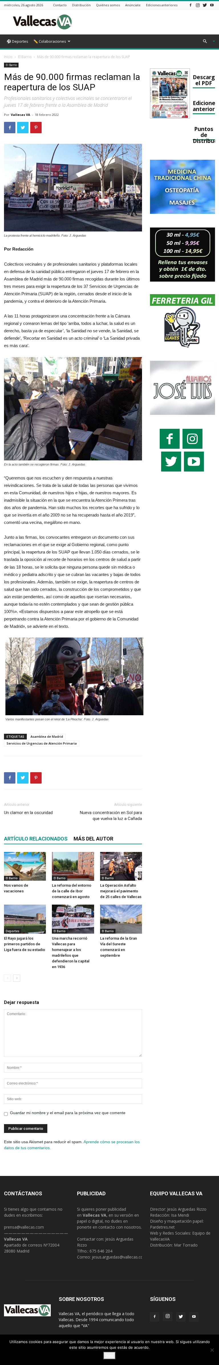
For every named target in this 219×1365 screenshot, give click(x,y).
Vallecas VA (20, 114)
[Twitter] (205, 5)
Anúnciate (133, 5)
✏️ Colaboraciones (49, 41)
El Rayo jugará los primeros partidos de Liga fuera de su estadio (24, 944)
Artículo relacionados (36, 839)
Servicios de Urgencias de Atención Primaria (42, 743)
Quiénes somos (108, 5)
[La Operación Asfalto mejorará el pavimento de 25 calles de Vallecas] (121, 866)
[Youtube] (212, 5)
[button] (206, 41)
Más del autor (93, 839)
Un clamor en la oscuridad (28, 812)
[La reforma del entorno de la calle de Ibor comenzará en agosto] (73, 866)
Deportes (12, 931)
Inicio (8, 56)
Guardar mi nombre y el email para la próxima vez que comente (67, 1112)
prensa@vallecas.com (24, 1227)
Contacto (60, 5)
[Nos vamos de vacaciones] (25, 866)
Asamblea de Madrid (47, 736)
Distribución (81, 5)
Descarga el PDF (205, 80)
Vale (109, 1355)
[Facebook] (190, 5)
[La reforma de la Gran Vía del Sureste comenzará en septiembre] (121, 919)
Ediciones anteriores (161, 5)
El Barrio (25, 56)
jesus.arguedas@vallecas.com (119, 1257)
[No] (212, 1350)
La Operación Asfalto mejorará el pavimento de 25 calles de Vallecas (120, 891)
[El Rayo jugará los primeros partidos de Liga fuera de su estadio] (25, 919)
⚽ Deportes (17, 41)
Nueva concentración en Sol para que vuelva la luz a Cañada (111, 815)
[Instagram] (197, 5)
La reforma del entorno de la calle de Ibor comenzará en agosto (71, 891)
